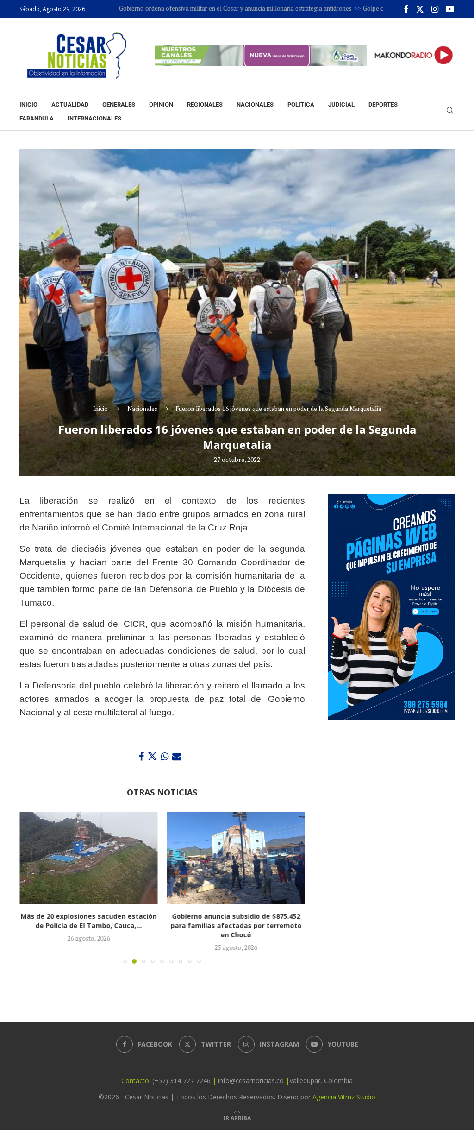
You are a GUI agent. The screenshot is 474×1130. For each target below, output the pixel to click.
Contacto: (136, 1080)
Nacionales (255, 104)
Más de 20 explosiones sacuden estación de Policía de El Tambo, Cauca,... (88, 921)
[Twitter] (419, 9)
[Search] (450, 111)
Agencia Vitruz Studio (343, 1096)
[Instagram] (435, 9)
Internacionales (94, 118)
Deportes (383, 104)
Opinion (161, 104)
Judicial (341, 104)
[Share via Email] (176, 756)
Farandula (36, 118)
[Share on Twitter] (152, 756)
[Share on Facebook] (141, 756)
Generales (118, 104)
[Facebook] (406, 9)
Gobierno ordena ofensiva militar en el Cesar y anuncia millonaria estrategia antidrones (200, 8)
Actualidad (69, 104)
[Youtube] (450, 9)
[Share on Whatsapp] (164, 756)
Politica (300, 104)
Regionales (205, 104)
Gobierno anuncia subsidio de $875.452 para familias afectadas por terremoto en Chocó (235, 925)
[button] (32, 887)
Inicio (28, 104)
